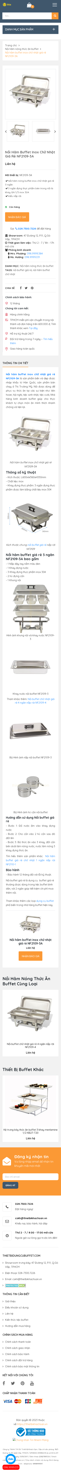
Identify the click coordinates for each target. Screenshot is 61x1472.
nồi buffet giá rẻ (22, 270)
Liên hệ (9, 1313)
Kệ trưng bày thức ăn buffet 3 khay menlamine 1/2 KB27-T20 (31, 1131)
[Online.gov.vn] (30, 1431)
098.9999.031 (11, 1467)
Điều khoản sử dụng (16, 1307)
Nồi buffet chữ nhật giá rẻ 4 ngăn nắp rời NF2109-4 (30, 1046)
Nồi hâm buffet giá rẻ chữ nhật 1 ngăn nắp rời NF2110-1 (30, 860)
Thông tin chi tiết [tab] (15, 363)
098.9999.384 (35, 253)
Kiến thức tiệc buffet (16, 1319)
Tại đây (33, 328)
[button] (55, 15)
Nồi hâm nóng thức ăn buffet (21, 49)
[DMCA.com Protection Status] (15, 1285)
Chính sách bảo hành (17, 1354)
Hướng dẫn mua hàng (17, 1326)
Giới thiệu (10, 1301)
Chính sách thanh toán (18, 1341)
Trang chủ (11, 45)
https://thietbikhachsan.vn (32, 1424)
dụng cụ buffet (45, 900)
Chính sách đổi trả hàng (19, 1360)
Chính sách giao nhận (17, 1348)
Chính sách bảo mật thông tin (22, 1366)
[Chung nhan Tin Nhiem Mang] (30, 1439)
